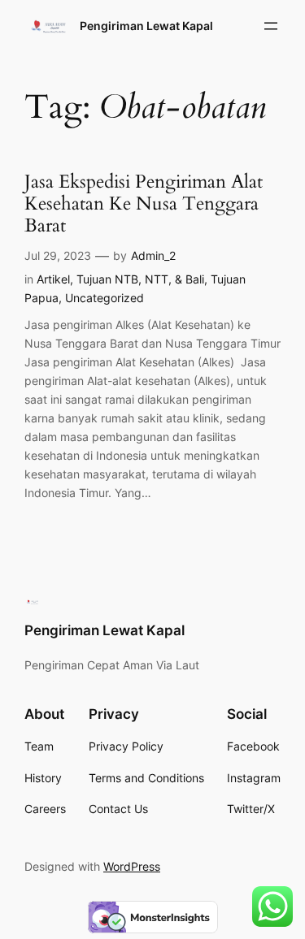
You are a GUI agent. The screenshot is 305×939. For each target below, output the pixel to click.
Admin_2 (153, 255)
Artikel (53, 279)
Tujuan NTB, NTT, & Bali (140, 279)
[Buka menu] (271, 26)
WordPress (131, 866)
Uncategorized (104, 298)
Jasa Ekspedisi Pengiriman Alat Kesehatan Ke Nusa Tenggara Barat (143, 204)
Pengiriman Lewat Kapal (146, 25)
